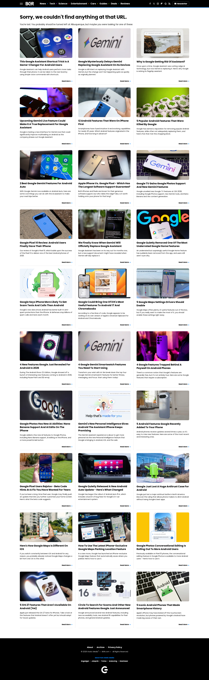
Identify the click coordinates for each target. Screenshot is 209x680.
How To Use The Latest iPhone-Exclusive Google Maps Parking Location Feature (102, 547)
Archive (100, 647)
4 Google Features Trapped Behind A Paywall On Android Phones (159, 366)
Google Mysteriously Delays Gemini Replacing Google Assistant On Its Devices (104, 63)
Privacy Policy (115, 647)
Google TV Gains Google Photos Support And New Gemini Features (161, 185)
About (90, 647)
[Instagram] (158, 4)
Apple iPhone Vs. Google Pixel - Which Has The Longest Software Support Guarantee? (104, 185)
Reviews (125, 3)
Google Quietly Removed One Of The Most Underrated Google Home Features (162, 244)
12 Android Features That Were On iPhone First (103, 122)
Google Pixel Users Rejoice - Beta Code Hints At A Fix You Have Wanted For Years (45, 488)
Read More (66, 81)
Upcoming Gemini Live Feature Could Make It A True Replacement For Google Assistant (44, 124)
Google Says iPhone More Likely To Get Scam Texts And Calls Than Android (43, 303)
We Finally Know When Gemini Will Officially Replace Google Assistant (100, 244)
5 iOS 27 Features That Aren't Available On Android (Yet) (45, 606)
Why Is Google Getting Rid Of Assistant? (161, 61)
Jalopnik (95, 661)
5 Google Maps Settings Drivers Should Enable (160, 303)
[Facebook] (150, 4)
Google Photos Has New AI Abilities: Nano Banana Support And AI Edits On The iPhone (45, 427)
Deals (114, 3)
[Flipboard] (162, 4)
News (43, 3)
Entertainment (79, 3)
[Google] (166, 4)
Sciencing (113, 661)
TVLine (103, 661)
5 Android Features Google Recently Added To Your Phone (159, 425)
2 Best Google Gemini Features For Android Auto (46, 185)
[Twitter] (154, 4)
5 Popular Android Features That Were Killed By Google (160, 122)
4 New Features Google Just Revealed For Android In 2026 (45, 366)
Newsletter (182, 4)
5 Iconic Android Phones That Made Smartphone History (158, 606)
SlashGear (124, 661)
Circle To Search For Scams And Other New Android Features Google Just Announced (104, 606)
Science (63, 3)
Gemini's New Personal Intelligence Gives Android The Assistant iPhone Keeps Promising (103, 427)
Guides (103, 3)
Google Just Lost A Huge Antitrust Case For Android (163, 488)
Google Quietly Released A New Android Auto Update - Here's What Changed (102, 488)
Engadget (85, 661)
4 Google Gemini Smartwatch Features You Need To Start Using (102, 366)
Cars (93, 3)
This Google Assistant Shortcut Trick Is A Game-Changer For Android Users (44, 63)
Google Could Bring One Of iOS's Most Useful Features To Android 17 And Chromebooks (101, 305)
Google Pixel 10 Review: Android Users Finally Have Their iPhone (43, 244)
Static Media (92, 651)
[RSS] (169, 4)
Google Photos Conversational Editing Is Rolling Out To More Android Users (161, 547)
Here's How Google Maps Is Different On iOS (44, 547)
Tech (52, 3)
